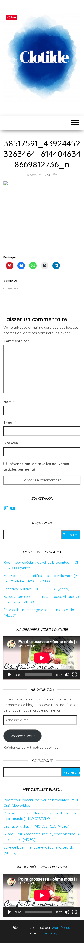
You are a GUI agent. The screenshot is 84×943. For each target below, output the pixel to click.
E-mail (10, 422)
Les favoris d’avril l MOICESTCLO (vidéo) (37, 589)
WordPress (61, 927)
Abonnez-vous (22, 735)
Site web (11, 443)
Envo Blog (49, 933)
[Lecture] (9, 674)
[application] (42, 658)
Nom (9, 402)
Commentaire (16, 341)
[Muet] (67, 674)
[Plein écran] (74, 674)
